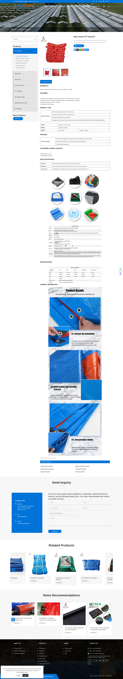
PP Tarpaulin (18, 91)
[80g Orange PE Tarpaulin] (47, 72)
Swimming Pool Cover (21, 103)
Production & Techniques (19, 650)
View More (17, 118)
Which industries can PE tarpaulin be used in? (20, 628)
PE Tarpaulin (27, 29)
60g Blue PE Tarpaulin (45, 578)
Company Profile (18, 648)
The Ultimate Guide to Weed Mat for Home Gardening (99, 628)
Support (76, 6)
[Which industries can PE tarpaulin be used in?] (23, 613)
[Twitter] (98, 1)
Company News (68, 648)
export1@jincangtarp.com (33, 1)
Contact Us (96, 6)
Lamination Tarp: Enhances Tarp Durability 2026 (48, 619)
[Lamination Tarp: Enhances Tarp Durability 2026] (48, 608)
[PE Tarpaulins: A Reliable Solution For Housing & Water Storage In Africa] (74, 608)
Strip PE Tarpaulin (20, 65)
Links (91, 675)
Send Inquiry (86, 6)
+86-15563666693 (22, 516)
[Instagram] (108, 1)
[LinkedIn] (101, 1)
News (69, 6)
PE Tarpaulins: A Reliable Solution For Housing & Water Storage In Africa (73, 619)
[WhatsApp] (94, 1)
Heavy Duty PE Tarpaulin (22, 60)
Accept (25, 675)
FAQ (66, 653)
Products (62, 6)
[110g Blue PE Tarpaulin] (74, 564)
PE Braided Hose (19, 85)
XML (103, 675)
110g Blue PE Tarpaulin (71, 578)
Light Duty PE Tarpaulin (38, 29)
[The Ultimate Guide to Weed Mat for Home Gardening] (100, 613)
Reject (18, 675)
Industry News (68, 650)
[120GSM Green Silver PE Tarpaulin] (100, 564)
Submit (55, 531)
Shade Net (18, 73)
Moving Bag (18, 108)
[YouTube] (103, 1)
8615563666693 (19, 1)
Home (46, 6)
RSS (100, 675)
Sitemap (96, 675)
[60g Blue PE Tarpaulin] (48, 564)
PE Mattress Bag (19, 97)
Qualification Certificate (19, 653)
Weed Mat (17, 79)
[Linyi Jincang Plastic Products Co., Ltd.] (23, 6)
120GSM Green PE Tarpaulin (22, 578)
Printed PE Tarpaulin (21, 63)
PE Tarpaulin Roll (20, 67)
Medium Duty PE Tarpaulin (22, 58)
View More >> (17, 581)
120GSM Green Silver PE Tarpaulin (97, 578)
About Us (53, 6)
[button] (13, 570)
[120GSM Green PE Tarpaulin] (23, 564)
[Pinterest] (105, 1)
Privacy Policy (108, 675)
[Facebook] (96, 1)
